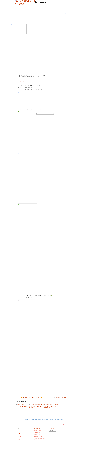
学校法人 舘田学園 (22, 406)
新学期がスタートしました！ (39, 436)
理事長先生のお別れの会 (38, 430)
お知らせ (27, 81)
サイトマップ (69, 424)
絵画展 (19, 439)
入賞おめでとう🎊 (37, 434)
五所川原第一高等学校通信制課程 (50, 406)
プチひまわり (20, 438)
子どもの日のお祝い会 (38, 432)
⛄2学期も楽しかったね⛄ (61, 397)
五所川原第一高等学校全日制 (35, 406)
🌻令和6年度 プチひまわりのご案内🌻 (30, 397)
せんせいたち (33, 81)
